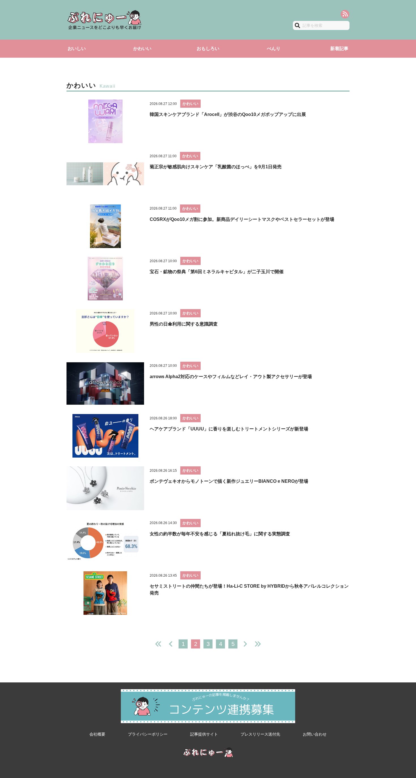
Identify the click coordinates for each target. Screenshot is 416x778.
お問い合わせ (315, 734)
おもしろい (208, 48)
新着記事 (339, 48)
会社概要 (97, 734)
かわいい (142, 48)
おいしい (77, 48)
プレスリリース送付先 (260, 734)
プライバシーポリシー (148, 734)
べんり (273, 48)
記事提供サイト (204, 734)
